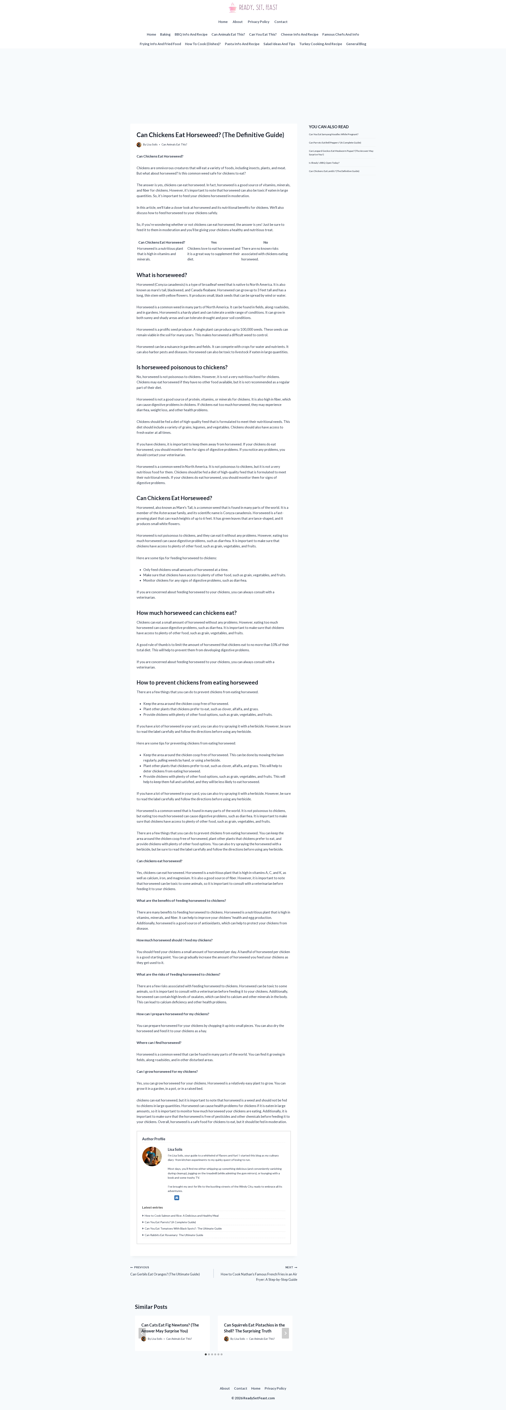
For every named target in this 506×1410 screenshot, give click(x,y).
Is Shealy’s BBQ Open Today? (324, 162)
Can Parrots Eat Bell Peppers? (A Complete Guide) (335, 142)
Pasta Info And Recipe (242, 44)
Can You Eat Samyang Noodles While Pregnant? (333, 134)
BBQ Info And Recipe (191, 34)
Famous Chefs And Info (340, 34)
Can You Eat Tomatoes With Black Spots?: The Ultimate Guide (183, 1228)
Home (223, 22)
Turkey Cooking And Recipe (320, 44)
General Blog (356, 44)
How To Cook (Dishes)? (203, 44)
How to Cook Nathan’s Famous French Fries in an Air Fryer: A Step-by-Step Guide (259, 1274)
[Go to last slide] (142, 1333)
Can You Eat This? (263, 34)
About (238, 22)
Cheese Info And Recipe (299, 34)
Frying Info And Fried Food (160, 44)
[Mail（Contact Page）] (176, 1197)
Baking (165, 34)
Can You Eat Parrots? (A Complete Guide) (170, 1222)
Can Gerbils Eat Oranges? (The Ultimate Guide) (165, 1271)
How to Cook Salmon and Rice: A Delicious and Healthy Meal (182, 1215)
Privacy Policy (258, 22)
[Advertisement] (253, 78)
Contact (281, 22)
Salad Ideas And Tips (279, 44)
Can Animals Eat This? (228, 34)
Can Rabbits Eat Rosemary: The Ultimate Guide (174, 1235)
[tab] (206, 1354)
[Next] (285, 1333)
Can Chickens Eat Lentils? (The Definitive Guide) (334, 171)
